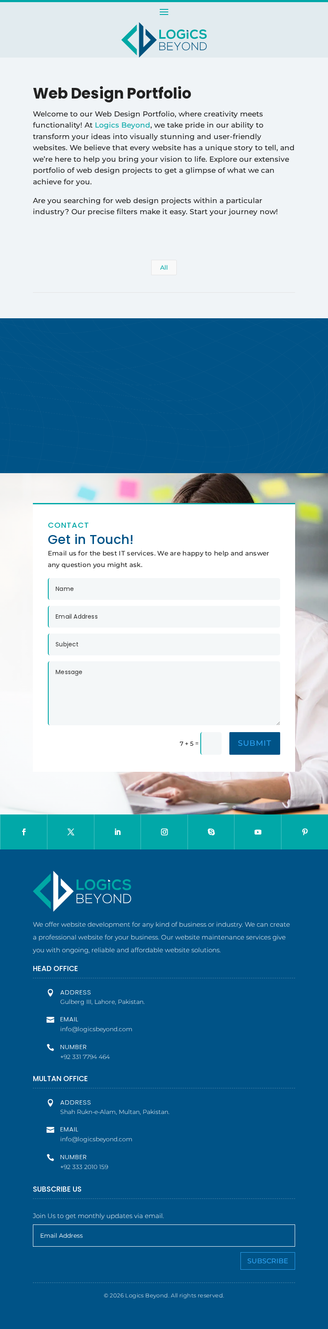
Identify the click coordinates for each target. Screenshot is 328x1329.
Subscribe (267, 1261)
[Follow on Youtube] (258, 831)
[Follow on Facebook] (24, 831)
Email (69, 1019)
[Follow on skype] (211, 831)
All (164, 267)
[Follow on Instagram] (164, 831)
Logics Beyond (122, 125)
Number (73, 1046)
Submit (255, 743)
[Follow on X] (71, 831)
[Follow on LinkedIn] (118, 831)
